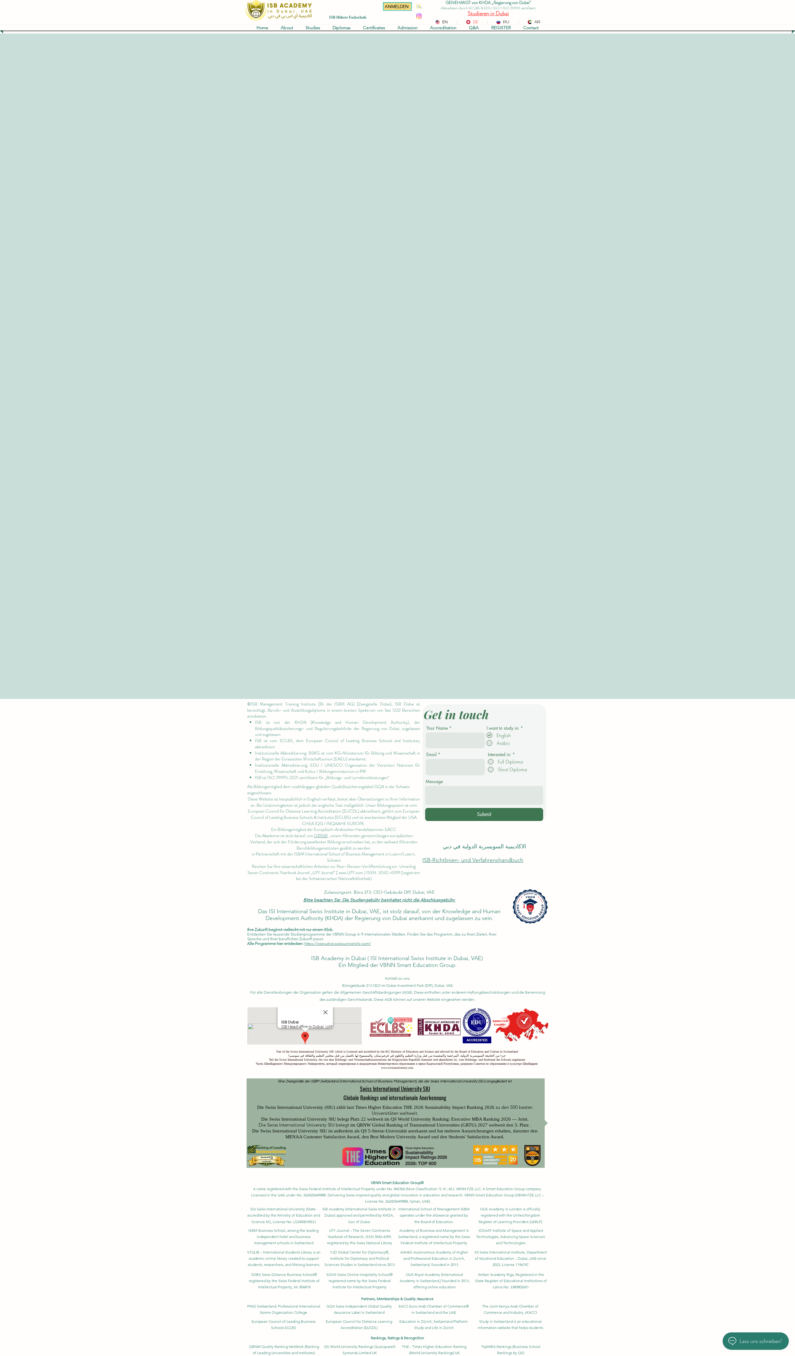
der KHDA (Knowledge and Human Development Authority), (347, 722)
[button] (287, 27)
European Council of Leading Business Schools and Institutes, (363, 740)
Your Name (437, 728)
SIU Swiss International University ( (278, 1209)
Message (434, 781)
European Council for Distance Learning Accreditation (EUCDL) (303, 811)
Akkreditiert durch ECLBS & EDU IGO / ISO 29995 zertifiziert (488, 8)
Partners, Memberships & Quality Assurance (397, 1298)
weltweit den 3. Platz (509, 1124)
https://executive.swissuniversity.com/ (337, 943)
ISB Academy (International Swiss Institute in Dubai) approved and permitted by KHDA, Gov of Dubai (359, 1215)
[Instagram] (419, 16)
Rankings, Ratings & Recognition (397, 1338)
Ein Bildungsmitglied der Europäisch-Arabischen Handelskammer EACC (333, 829)
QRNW (321, 835)
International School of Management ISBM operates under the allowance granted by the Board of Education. (434, 1215)
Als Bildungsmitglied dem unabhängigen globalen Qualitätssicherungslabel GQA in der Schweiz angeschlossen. (328, 789)
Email (431, 754)
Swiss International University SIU (395, 1089)
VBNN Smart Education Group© (397, 1182)
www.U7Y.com (350, 872)
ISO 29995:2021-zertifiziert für (295, 777)
